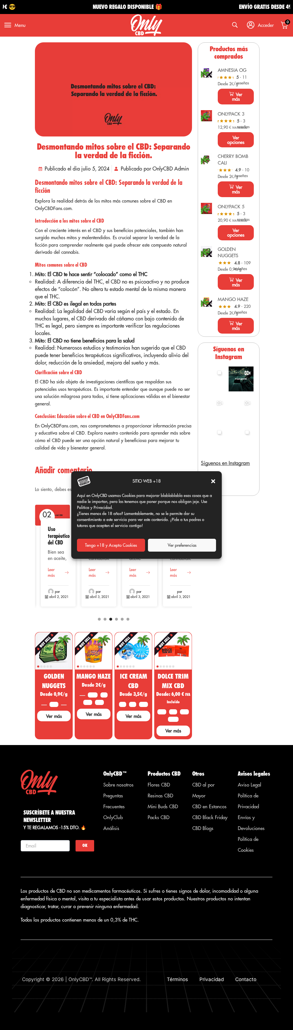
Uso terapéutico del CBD (59, 536)
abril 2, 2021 (59, 597)
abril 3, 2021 (99, 597)
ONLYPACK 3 (231, 114)
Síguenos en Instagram (225, 463)
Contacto (245, 979)
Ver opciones (235, 140)
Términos (177, 979)
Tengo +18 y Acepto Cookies (111, 545)
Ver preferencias (182, 545)
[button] (213, 481)
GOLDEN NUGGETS (228, 252)
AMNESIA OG (232, 70)
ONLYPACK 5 (231, 206)
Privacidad (211, 979)
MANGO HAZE (93, 676)
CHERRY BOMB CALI (233, 159)
